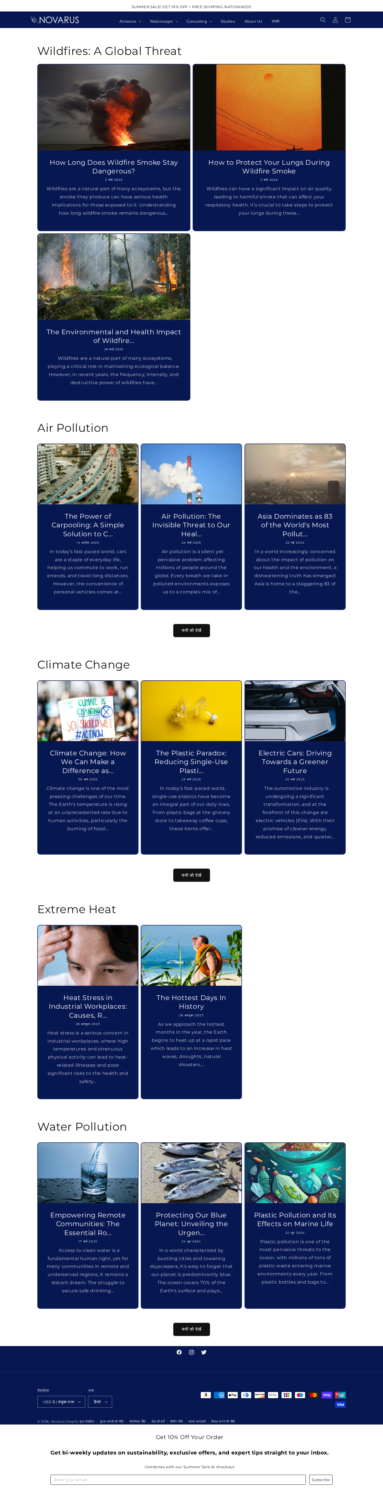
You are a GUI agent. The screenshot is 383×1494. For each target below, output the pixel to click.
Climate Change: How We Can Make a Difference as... (88, 761)
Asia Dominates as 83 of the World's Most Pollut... (295, 525)
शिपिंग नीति (176, 1421)
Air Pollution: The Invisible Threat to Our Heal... (192, 525)
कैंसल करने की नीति (223, 1421)
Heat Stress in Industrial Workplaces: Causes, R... (88, 1006)
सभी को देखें (192, 630)
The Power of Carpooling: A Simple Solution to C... (88, 525)
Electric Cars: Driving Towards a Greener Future (295, 761)
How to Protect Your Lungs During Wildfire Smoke (269, 166)
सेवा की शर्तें (158, 1421)
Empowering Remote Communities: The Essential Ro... (88, 1224)
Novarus (58, 1421)
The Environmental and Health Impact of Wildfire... (114, 336)
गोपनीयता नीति (137, 1421)
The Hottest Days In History (191, 1002)
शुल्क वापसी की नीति (111, 1421)
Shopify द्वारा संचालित (80, 1421)
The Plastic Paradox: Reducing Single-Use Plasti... (191, 761)
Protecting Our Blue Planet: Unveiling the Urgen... (191, 1224)
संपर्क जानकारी (197, 1421)
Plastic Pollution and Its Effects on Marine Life (295, 1219)
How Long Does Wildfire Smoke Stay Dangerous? (114, 166)
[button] (130, 21)
